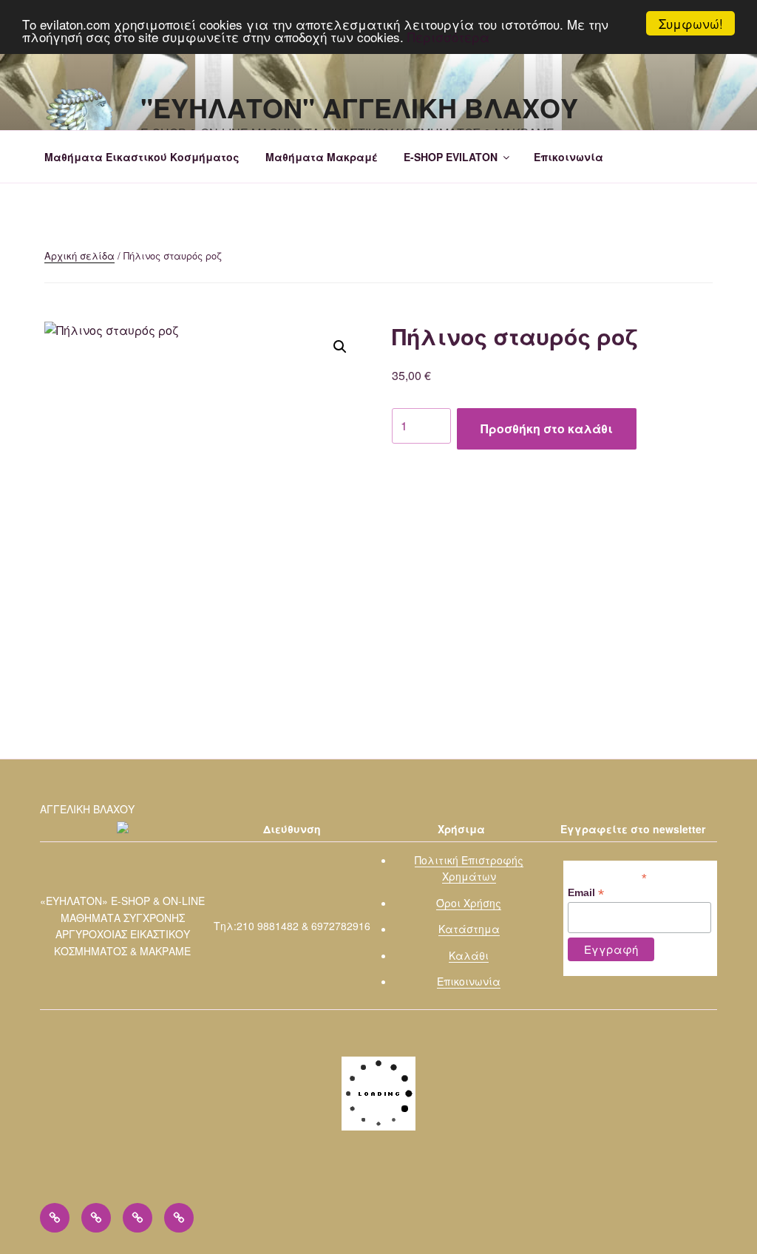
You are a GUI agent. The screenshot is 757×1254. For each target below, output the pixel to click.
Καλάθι (469, 955)
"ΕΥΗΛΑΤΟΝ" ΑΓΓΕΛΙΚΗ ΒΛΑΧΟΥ (359, 107)
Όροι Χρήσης (468, 902)
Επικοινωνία (568, 156)
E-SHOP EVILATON (451, 156)
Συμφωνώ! (691, 23)
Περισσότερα (448, 36)
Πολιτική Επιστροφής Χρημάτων (469, 868)
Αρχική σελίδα (79, 255)
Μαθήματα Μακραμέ (321, 156)
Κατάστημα (469, 928)
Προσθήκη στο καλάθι (547, 428)
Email (586, 893)
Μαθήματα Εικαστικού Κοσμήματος (142, 156)
